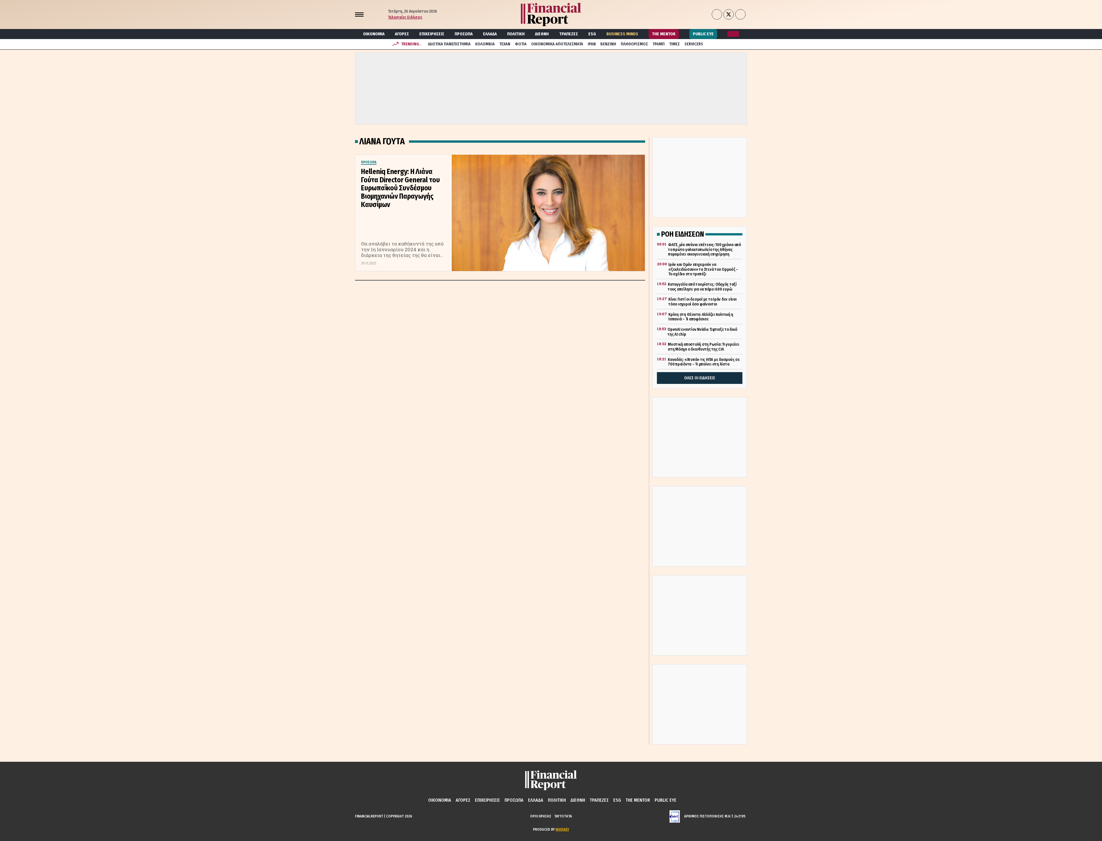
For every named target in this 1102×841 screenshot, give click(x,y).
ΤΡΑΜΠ (659, 44)
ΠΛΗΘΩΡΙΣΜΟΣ (634, 44)
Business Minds (622, 33)
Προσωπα (464, 33)
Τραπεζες (568, 33)
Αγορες (402, 33)
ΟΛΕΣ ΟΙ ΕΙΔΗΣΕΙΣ (699, 378)
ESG (592, 33)
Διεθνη (542, 33)
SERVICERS (693, 44)
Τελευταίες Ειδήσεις (405, 17)
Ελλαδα (490, 33)
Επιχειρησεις (431, 33)
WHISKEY (562, 829)
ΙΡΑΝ (592, 44)
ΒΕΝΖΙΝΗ (608, 44)
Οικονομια (374, 33)
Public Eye (703, 33)
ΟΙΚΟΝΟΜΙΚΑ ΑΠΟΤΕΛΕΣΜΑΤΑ (557, 44)
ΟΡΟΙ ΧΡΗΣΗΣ (540, 816)
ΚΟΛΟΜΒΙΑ (485, 44)
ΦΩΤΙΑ (521, 44)
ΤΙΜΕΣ (674, 44)
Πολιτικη (516, 33)
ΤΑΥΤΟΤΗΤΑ (563, 816)
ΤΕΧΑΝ (504, 44)
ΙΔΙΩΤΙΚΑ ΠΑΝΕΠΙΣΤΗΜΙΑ (449, 44)
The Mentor (664, 33)
